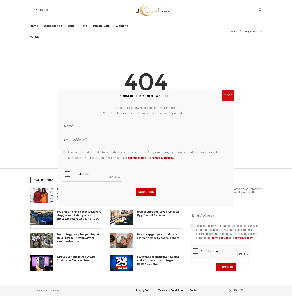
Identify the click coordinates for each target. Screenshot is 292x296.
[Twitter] (36, 10)
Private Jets (101, 26)
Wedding (122, 26)
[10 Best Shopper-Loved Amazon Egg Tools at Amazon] (121, 217)
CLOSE (228, 95)
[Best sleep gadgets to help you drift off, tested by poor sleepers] (121, 240)
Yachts (35, 37)
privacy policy (243, 237)
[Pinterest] (46, 10)
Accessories (53, 26)
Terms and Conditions (170, 290)
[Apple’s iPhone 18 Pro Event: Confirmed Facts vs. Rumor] (41, 263)
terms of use (220, 237)
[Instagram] (41, 10)
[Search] (260, 10)
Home (34, 26)
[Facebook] (31, 10)
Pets (84, 26)
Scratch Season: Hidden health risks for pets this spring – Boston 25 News (158, 260)
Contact (194, 290)
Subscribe (226, 267)
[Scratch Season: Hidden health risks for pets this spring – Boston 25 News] (121, 263)
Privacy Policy (144, 290)
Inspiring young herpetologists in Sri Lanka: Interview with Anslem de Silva (79, 238)
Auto (71, 26)
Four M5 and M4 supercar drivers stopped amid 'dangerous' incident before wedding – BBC (79, 215)
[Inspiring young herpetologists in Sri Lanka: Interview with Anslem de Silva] (41, 240)
